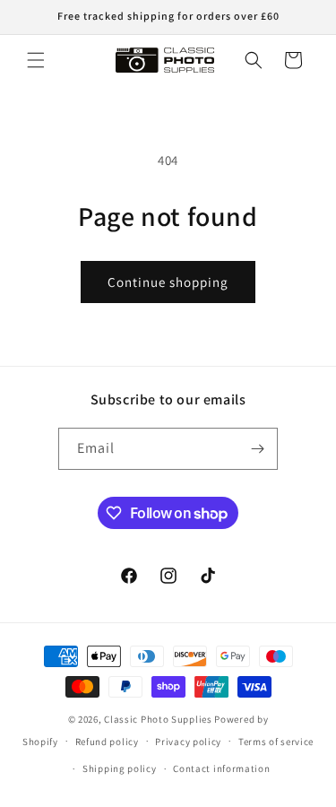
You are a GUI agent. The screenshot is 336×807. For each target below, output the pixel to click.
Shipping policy (119, 768)
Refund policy (107, 741)
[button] (36, 60)
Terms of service (276, 741)
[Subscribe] (257, 449)
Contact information (221, 768)
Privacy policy (188, 741)
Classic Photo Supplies (157, 719)
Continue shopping (168, 282)
